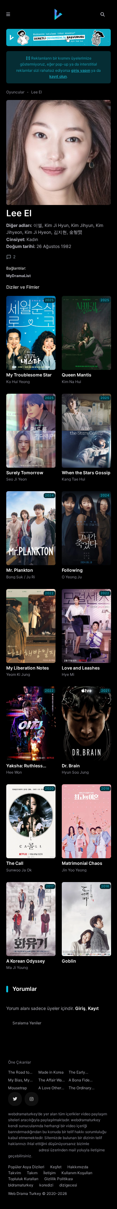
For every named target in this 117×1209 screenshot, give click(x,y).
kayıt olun (58, 76)
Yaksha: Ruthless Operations (24, 766)
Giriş (80, 1008)
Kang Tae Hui (73, 479)
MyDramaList (18, 275)
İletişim (49, 1172)
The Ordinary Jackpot (80, 1088)
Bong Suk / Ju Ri (20, 577)
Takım (32, 1172)
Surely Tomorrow (24, 472)
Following (72, 570)
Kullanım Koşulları (76, 1172)
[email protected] (23, 1150)
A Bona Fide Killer (79, 1081)
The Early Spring (77, 1073)
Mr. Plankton (19, 570)
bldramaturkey (20, 1185)
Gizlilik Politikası (58, 1178)
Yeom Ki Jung (18, 674)
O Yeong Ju (72, 577)
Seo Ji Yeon (16, 479)
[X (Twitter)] (15, 1099)
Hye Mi (68, 674)
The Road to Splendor (18, 1073)
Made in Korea (51, 1072)
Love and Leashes (81, 667)
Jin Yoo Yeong (74, 870)
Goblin (69, 961)
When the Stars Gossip (86, 472)
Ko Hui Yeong (18, 381)
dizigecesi (68, 1185)
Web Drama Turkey (24, 1193)
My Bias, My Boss (19, 1081)
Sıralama (26, 1023)
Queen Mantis (76, 374)
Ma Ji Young (17, 967)
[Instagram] (31, 1099)
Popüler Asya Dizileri (26, 1166)
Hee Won (14, 772)
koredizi (46, 1185)
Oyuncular (15, 92)
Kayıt (93, 1008)
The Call (14, 863)
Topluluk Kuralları (23, 1178)
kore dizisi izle (45, 1156)
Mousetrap (17, 1087)
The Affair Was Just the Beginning (51, 1081)
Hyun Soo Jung (75, 772)
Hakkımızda (77, 1166)
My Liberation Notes (27, 667)
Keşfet (55, 1166)
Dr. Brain (71, 765)
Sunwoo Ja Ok (19, 870)
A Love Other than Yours (49, 1088)
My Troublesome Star (29, 374)
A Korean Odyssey (25, 961)
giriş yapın (80, 70)
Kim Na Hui (71, 381)
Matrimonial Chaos (82, 863)
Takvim (14, 1172)
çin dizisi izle (70, 1156)
